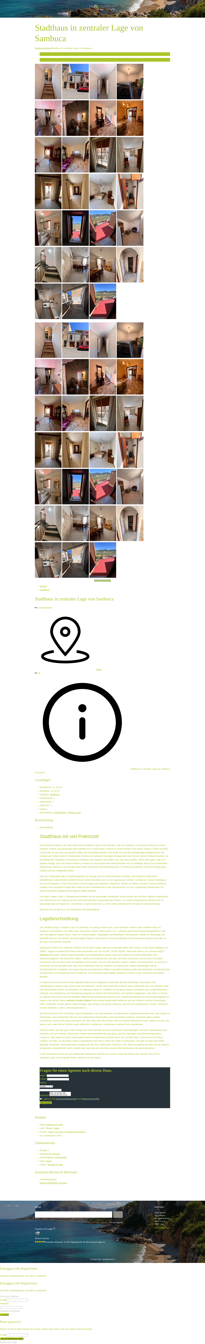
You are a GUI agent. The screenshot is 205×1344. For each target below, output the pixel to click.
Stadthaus (39, 48)
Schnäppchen (59, 812)
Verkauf (48, 48)
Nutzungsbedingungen (66, 1099)
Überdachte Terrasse (57, 1183)
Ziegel (49, 1161)
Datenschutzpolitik (90, 1099)
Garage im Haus (55, 1165)
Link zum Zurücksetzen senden (12, 1339)
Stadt (42, 54)
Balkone (43, 1183)
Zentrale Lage (74, 812)
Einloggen (4, 1314)
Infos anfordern (46, 1103)
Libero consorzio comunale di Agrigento (66, 1132)
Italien (99, 669)
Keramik (56, 1154)
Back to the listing (102, 580)
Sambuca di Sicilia (54, 1125)
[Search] (118, 1214)
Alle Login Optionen (9, 1296)
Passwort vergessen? (10, 1311)
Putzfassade (60, 1157)
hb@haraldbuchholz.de (162, 1228)
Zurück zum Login (8, 1342)
